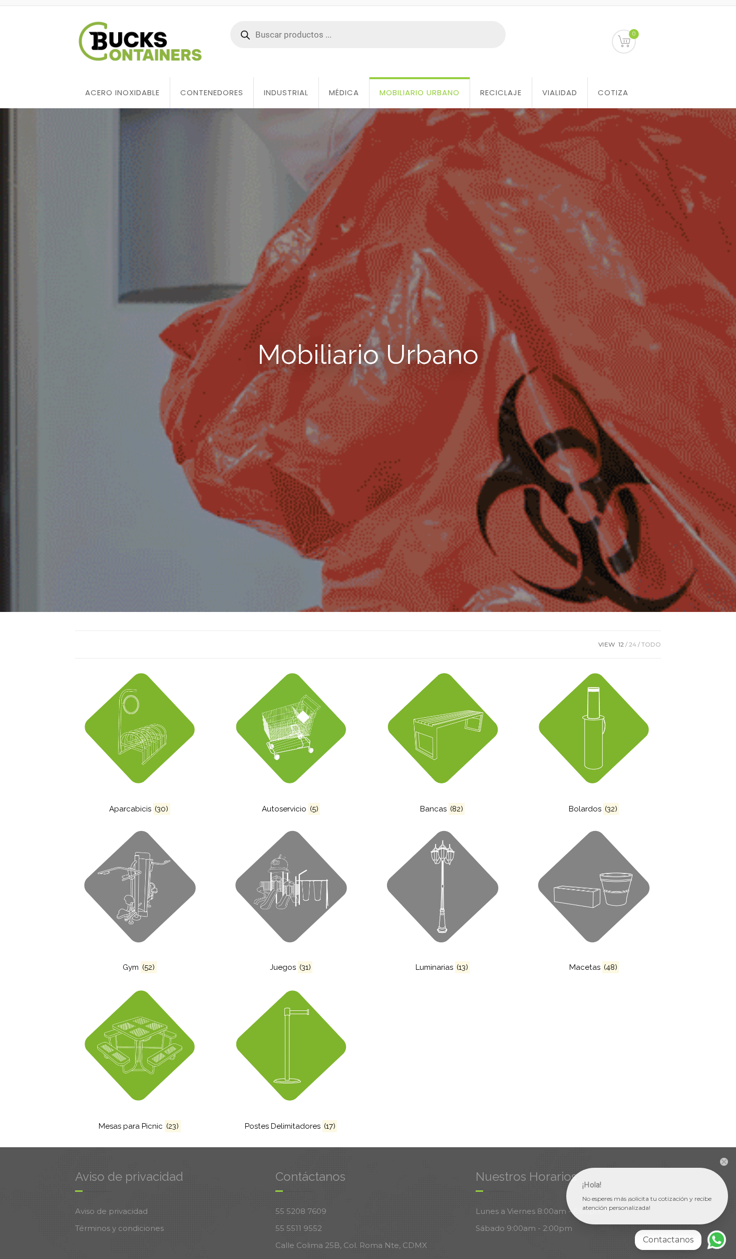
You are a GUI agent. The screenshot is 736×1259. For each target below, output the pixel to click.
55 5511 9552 (298, 1228)
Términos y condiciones (119, 1228)
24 (632, 644)
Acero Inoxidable (122, 92)
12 (621, 644)
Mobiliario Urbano (420, 92)
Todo (651, 644)
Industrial (286, 92)
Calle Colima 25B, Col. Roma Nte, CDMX (351, 1245)
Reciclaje (501, 92)
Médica (344, 92)
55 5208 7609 (300, 1211)
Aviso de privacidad (111, 1211)
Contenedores (211, 92)
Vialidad (559, 92)
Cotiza (613, 92)
